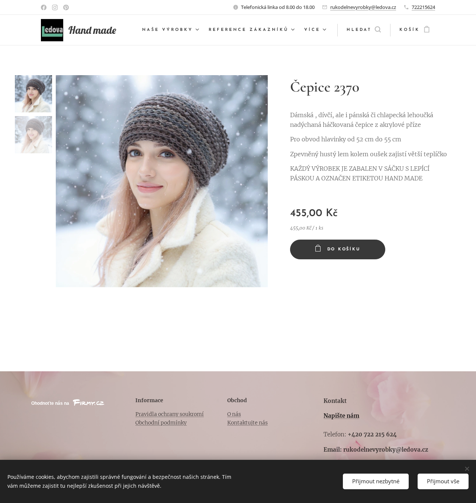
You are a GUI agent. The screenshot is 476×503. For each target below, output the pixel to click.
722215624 (423, 7)
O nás (234, 414)
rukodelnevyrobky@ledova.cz (363, 7)
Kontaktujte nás (247, 422)
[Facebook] (43, 7)
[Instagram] (55, 7)
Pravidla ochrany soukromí (169, 414)
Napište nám (341, 415)
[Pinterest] (66, 7)
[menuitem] (171, 30)
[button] (363, 30)
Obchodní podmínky (161, 422)
